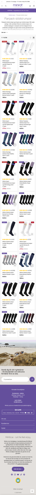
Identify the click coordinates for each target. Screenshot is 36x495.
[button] (18, 480)
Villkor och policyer (18, 489)
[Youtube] (18, 474)
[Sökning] (6, 6)
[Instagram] (15, 474)
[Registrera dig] (32, 379)
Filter (5, 37)
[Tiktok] (21, 474)
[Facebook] (12, 474)
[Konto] (30, 6)
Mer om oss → (18, 469)
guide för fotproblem (22, 464)
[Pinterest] (24, 474)
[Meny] (2, 6)
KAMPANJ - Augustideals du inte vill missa (18, 10)
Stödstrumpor (12, 15)
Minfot (19, 492)
